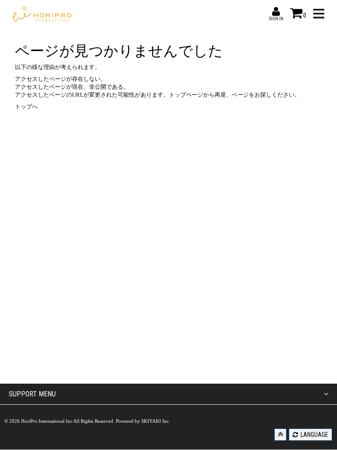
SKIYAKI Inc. (155, 421)
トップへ (26, 106)
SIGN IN (276, 11)
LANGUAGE (313, 434)
